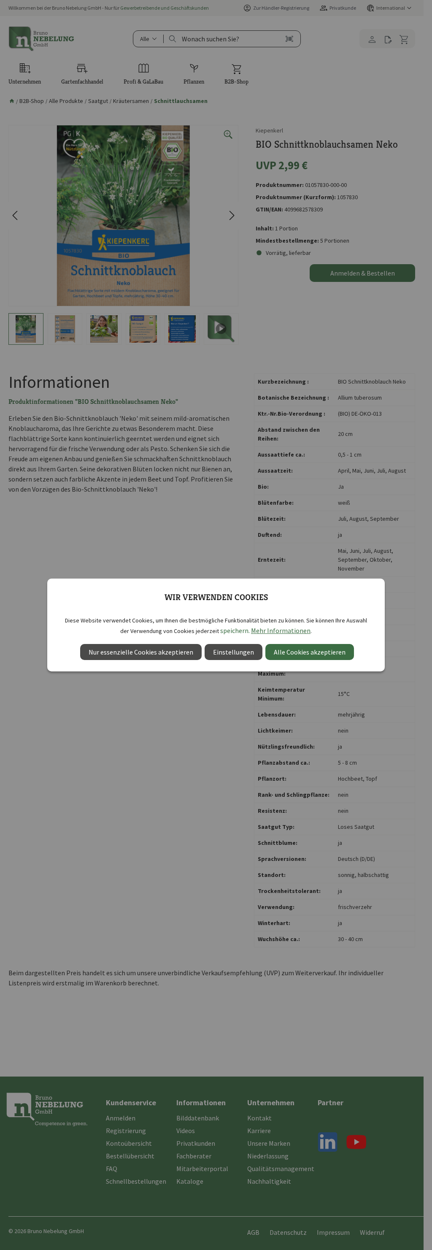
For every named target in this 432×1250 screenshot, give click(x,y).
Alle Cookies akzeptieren (310, 652)
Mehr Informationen (280, 630)
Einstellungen (233, 652)
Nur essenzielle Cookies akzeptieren (141, 652)
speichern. (235, 630)
